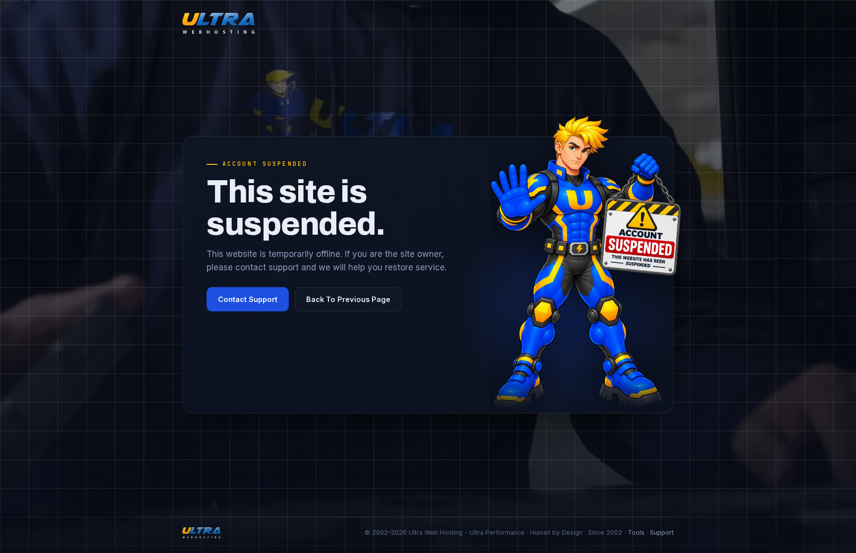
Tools (636, 532)
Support (662, 532)
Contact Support (247, 299)
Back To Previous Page (348, 299)
